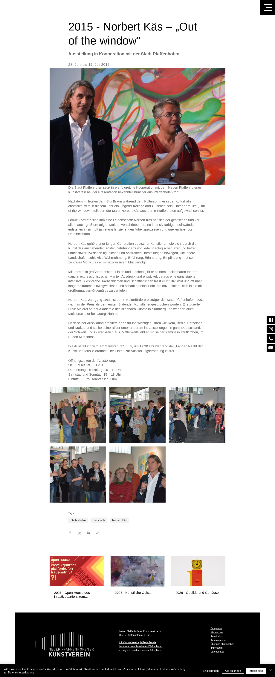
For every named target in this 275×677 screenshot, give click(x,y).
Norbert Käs (119, 520)
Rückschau (216, 632)
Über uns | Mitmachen (222, 644)
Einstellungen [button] (211, 671)
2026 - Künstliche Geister (134, 593)
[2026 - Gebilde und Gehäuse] (198, 571)
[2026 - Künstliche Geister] (137, 571)
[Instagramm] (271, 329)
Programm (216, 628)
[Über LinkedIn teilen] (88, 533)
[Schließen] (270, 670)
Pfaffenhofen (78, 520)
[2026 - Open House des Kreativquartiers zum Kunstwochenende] (77, 571)
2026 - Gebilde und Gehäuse (197, 593)
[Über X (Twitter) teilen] (79, 533)
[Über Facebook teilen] (70, 533)
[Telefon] (271, 338)
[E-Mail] (271, 348)
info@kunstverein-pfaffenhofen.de (137, 642)
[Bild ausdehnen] (78, 415)
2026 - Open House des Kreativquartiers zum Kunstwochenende (72, 595)
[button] (268, 7)
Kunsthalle (99, 520)
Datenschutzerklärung (21, 672)
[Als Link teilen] (97, 533)
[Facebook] (271, 320)
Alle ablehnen (233, 671)
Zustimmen (256, 671)
